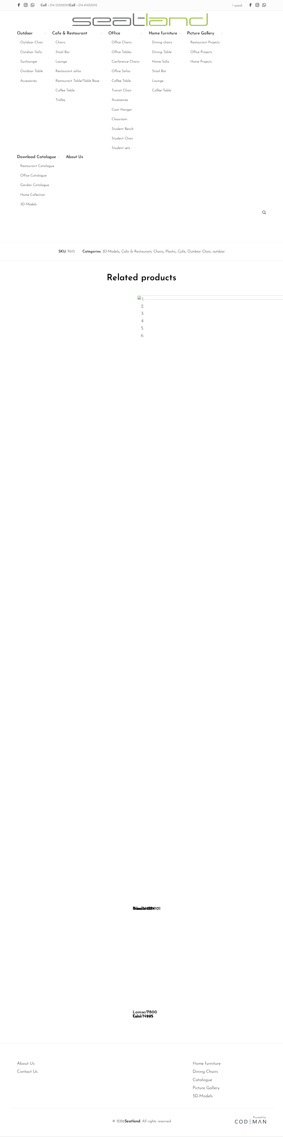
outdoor (219, 252)
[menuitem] (34, 91)
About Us (26, 1063)
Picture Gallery (206, 1088)
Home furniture (207, 1063)
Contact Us (27, 1071)
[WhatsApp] (32, 5)
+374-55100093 (55, 5)
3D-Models (110, 252)
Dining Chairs (205, 1071)
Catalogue (202, 1080)
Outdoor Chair (199, 252)
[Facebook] (19, 5)
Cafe (181, 252)
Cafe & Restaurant (136, 252)
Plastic (171, 252)
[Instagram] (26, 5)
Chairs (158, 252)
